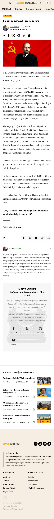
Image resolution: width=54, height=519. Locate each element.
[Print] (29, 35)
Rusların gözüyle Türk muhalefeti (19, 378)
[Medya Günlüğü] (27, 3)
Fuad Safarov (14, 27)
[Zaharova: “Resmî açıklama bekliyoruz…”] (44, 392)
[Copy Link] (24, 35)
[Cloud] (49, 444)
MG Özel (7, 16)
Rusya (18, 227)
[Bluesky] (13, 341)
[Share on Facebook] (8, 35)
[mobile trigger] (5, 3)
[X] (27, 330)
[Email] (18, 35)
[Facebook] (13, 330)
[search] (41, 3)
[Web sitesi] (50, 249)
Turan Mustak (17, 509)
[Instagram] (40, 330)
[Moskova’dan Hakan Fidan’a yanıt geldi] (44, 418)
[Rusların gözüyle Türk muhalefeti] (44, 381)
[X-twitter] (40, 444)
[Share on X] (13, 35)
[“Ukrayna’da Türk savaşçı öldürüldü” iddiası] (44, 405)
